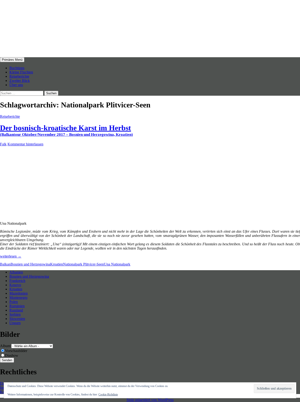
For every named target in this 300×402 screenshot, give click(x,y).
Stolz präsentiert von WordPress (150, 400)
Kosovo (15, 285)
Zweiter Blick (19, 81)
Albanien (16, 272)
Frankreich (17, 281)
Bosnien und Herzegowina (30, 264)
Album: (5, 346)
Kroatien (56, 264)
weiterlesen (10, 256)
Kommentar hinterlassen (25, 144)
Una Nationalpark (117, 264)
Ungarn (15, 323)
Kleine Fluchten (21, 72)
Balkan (5, 264)
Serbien (15, 314)
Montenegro (18, 298)
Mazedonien (18, 293)
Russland (16, 310)
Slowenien (17, 319)
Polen (13, 302)
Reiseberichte (19, 76)
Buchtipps (16, 68)
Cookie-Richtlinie (108, 394)
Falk (3, 144)
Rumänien (17, 306)
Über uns (16, 85)
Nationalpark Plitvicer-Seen (83, 264)
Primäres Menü (12, 59)
